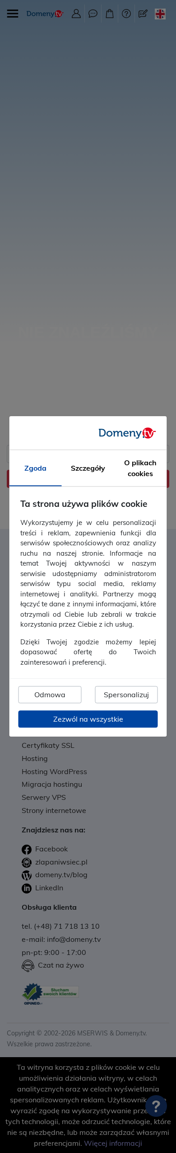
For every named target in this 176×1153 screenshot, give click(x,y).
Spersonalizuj (126, 694)
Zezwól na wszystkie (88, 719)
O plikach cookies (140, 468)
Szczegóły (88, 468)
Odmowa (49, 694)
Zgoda (35, 468)
